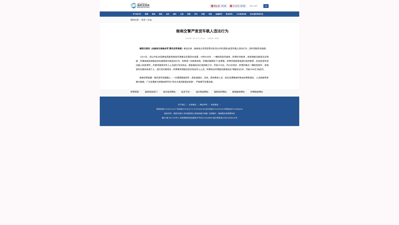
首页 (143, 20)
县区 (167, 14)
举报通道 (214, 105)
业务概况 (192, 105)
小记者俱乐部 (241, 14)
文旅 (181, 14)
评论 (196, 14)
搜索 (266, 6)
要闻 (153, 14)
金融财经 (219, 14)
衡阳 (160, 14)
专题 (210, 14)
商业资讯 (229, 14)
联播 (146, 14)
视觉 (189, 14)
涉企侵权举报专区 (256, 14)
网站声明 (203, 105)
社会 (150, 20)
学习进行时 (137, 14)
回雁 (203, 14)
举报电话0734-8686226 (233, 109)
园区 (174, 14)
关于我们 (181, 105)
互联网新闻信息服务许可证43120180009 (196, 118)
